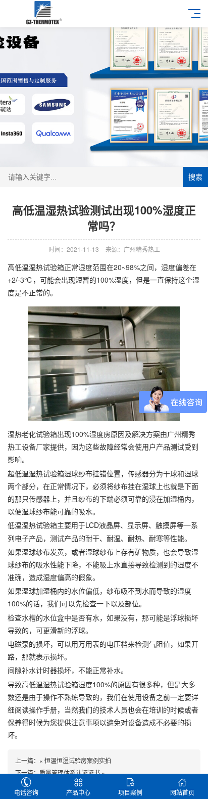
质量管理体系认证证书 (69, 772)
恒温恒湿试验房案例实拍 (77, 760)
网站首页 (182, 792)
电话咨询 (26, 792)
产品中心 (78, 792)
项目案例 (130, 792)
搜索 (195, 177)
